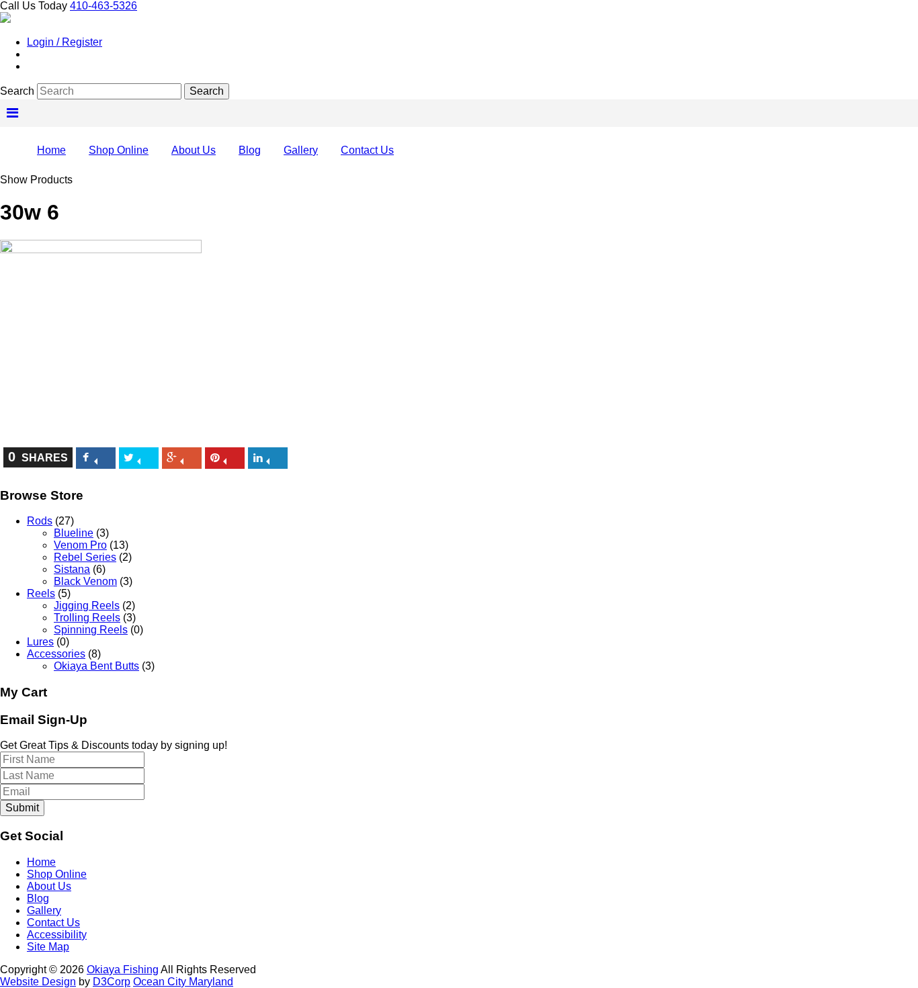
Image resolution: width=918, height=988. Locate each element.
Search (17, 91)
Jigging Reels (87, 605)
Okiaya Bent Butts (96, 666)
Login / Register (64, 42)
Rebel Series (85, 557)
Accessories (56, 654)
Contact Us (367, 150)
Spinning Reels (91, 629)
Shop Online (119, 150)
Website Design (38, 981)
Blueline (73, 533)
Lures (40, 641)
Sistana (72, 569)
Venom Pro (80, 545)
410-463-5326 (103, 5)
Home (51, 150)
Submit (22, 807)
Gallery (301, 150)
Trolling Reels (87, 617)
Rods (39, 521)
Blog (250, 150)
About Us (193, 150)
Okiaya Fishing (123, 969)
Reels (41, 593)
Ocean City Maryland (183, 981)
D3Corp (111, 981)
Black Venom (85, 581)
